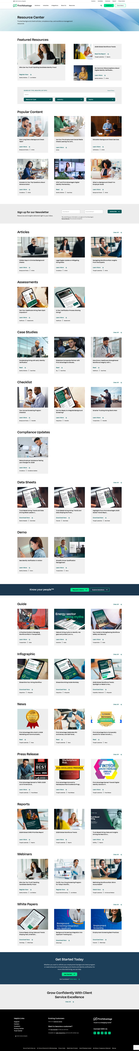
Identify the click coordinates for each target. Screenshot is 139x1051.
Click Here (73, 979)
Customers (107, 1)
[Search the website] (101, 5)
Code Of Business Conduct (85, 1048)
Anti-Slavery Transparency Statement (102, 1048)
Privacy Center (121, 1)
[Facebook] (95, 1033)
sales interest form (60, 1033)
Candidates (100, 1)
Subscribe (113, 211)
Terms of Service (66, 218)
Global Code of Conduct (72, 1048)
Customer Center (57, 1021)
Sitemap (114, 1048)
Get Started (68, 974)
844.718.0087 (54, 1029)
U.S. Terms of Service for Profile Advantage (47, 1048)
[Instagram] (109, 1033)
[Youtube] (102, 1033)
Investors (93, 1)
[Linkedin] (106, 1033)
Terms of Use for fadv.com (29, 1048)
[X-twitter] (98, 1033)
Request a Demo (78, 590)
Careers (16, 1024)
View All (68, 1002)
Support (114, 1)
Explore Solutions (98, 590)
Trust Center (18, 1031)
